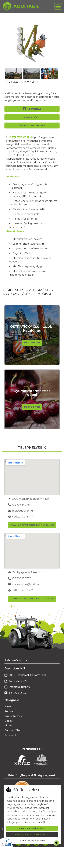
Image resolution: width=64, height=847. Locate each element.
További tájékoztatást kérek (32, 841)
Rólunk (8, 711)
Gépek (8, 720)
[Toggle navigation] (58, 6)
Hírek (7, 706)
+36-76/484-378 (18, 681)
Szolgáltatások (13, 716)
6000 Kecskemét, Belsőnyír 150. (30, 498)
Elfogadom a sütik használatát (32, 828)
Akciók (8, 725)
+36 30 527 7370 (21, 578)
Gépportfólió (12, 730)
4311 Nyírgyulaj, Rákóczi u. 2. (28, 572)
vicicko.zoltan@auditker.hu (28, 584)
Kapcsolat (10, 735)
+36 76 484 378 (21, 504)
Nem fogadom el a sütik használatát (32, 834)
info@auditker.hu (22, 510)
